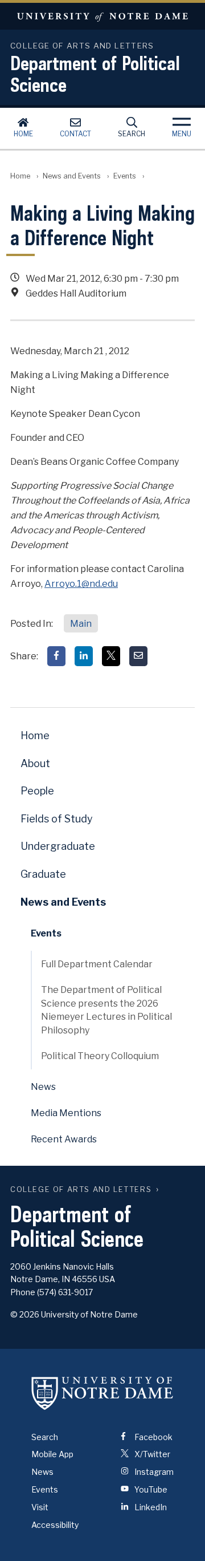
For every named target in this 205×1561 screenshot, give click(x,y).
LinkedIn (150, 1507)
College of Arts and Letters (80, 1189)
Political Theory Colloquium (100, 1056)
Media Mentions (66, 1113)
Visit (39, 1507)
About (35, 763)
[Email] (138, 656)
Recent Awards (64, 1139)
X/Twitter (151, 1454)
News (43, 1086)
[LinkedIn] (84, 656)
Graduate (43, 874)
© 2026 (24, 1314)
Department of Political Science (95, 73)
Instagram (153, 1472)
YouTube (150, 1489)
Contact (75, 133)
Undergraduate (57, 846)
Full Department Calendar (97, 964)
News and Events (72, 176)
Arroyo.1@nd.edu (81, 583)
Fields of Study (56, 819)
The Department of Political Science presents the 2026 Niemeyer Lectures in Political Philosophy (106, 1009)
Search (131, 133)
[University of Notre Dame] (102, 1393)
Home (23, 133)
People (37, 791)
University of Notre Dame (102, 16)
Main (81, 623)
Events (124, 176)
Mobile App (52, 1454)
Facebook (153, 1437)
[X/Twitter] (111, 656)
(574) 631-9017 (65, 1292)
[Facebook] (56, 656)
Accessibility (55, 1525)
